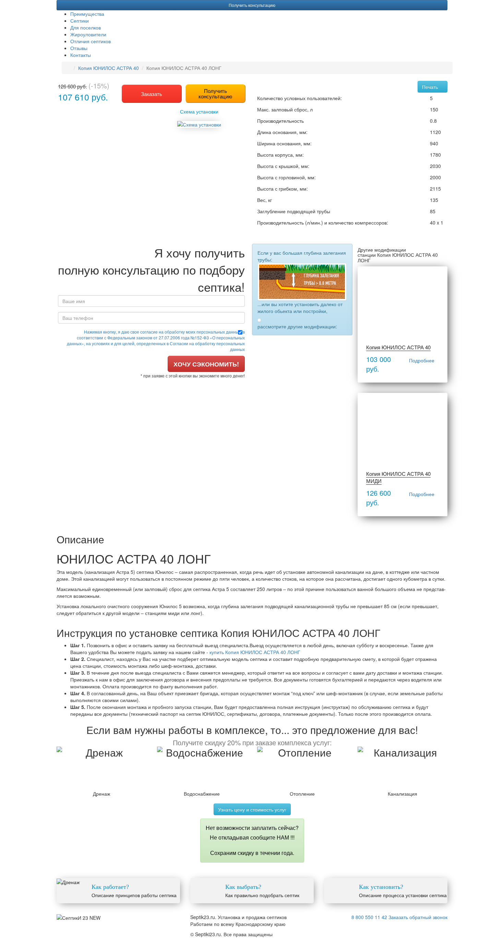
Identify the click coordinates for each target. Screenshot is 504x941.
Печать (430, 86)
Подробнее (421, 360)
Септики (79, 20)
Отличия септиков (90, 41)
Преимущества (87, 13)
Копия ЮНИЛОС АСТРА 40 (108, 67)
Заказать (151, 93)
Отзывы (78, 48)
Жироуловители (88, 34)
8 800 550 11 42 (369, 917)
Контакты (80, 54)
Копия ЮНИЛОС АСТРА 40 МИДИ (398, 477)
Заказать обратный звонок (417, 917)
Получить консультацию (252, 5)
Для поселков (85, 27)
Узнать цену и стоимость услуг (252, 809)
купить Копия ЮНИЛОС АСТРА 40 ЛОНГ (254, 652)
